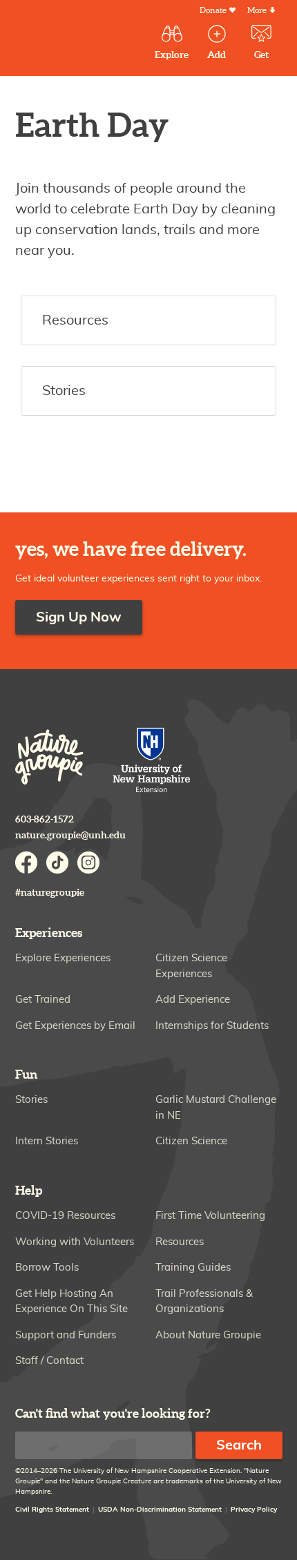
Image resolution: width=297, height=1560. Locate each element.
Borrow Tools (47, 1267)
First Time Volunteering (210, 1216)
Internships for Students (212, 1026)
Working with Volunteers (74, 1242)
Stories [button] (64, 391)
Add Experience (192, 999)
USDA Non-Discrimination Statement (160, 1509)
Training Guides (193, 1267)
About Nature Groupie (208, 1335)
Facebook (26, 862)
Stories (31, 1100)
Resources (179, 1242)
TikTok (57, 862)
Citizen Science (191, 1141)
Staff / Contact (49, 1361)
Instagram (88, 862)
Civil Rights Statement (52, 1509)
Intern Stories (46, 1141)
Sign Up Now (79, 617)
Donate (213, 11)
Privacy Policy (254, 1509)
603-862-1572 (44, 819)
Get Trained (42, 999)
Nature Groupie (49, 756)
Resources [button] (75, 320)
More (257, 11)
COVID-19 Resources (65, 1216)
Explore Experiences (63, 958)
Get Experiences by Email (75, 1026)
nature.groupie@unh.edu (70, 835)
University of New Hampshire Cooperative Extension (152, 761)
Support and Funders (65, 1335)
